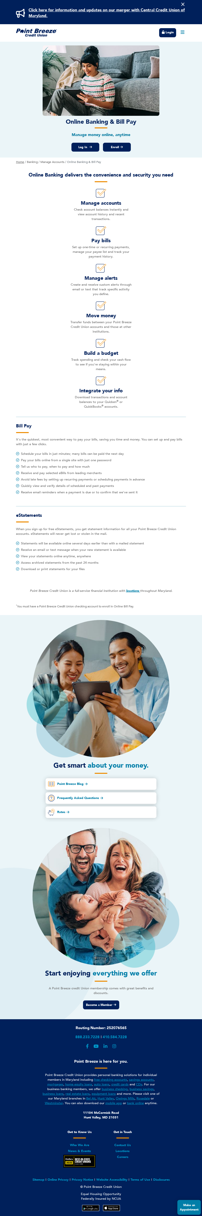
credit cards (120, 1084)
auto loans (101, 1084)
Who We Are (79, 1145)
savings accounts (141, 1079)
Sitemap (38, 1179)
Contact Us (122, 1145)
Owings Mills (125, 1098)
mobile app (113, 1103)
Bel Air (91, 1098)
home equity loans (78, 1084)
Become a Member (99, 1005)
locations (133, 591)
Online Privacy (58, 1179)
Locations (123, 1151)
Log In (83, 147)
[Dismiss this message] (183, 4)
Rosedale (143, 1098)
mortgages (55, 1084)
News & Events (79, 1151)
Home (20, 162)
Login (169, 32)
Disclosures (161, 1179)
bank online (135, 1103)
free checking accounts (110, 1079)
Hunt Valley (106, 1098)
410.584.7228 (115, 1037)
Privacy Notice (82, 1179)
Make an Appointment (189, 1207)
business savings (142, 1089)
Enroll (115, 147)
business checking (115, 1089)
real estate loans (78, 1094)
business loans (53, 1094)
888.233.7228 (87, 1037)
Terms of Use (140, 1179)
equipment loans (104, 1094)
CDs (139, 1084)
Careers (122, 1157)
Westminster (54, 1103)
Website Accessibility (111, 1179)
